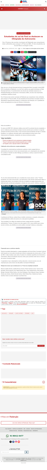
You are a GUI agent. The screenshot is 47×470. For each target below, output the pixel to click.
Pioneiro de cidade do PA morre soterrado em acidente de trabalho (17, 140)
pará (33, 313)
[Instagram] (16, 442)
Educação (11, 313)
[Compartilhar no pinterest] (22, 52)
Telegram (10, 303)
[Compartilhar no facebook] (15, 52)
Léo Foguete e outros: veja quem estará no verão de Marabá (15, 143)
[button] (2, 5)
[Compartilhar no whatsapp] (25, 52)
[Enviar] (26, 452)
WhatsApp (4, 303)
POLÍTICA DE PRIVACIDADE (36, 428)
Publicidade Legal (27, 430)
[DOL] (23, 1)
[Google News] (32, 52)
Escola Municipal (19, 313)
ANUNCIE (28, 428)
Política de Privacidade (10, 459)
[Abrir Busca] (45, 1)
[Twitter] (10, 442)
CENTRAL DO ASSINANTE (17, 428)
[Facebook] (13, 442)
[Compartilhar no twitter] (18, 52)
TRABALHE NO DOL (13, 430)
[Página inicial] (2, 9)
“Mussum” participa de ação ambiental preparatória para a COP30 (17, 142)
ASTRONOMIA (4, 313)
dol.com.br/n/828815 (22, 304)
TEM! (24, 428)
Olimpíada (27, 313)
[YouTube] (19, 442)
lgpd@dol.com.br (23, 460)
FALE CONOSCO (8, 428)
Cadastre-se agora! (41, 345)
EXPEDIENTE (35, 430)
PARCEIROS (20, 430)
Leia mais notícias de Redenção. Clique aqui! (23, 423)
